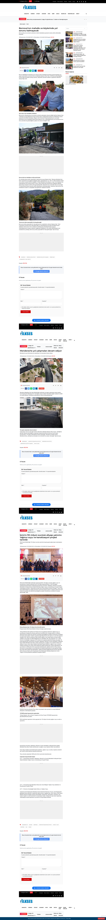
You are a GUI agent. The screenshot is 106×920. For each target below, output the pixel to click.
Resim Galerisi (60, 1)
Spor (49, 13)
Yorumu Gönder (26, 311)
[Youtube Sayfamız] (85, 1)
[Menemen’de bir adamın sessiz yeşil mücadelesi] (69, 61)
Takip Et (41, 70)
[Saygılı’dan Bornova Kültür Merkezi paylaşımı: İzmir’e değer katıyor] (69, 40)
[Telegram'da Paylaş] (33, 71)
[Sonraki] (86, 19)
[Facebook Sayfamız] (79, 1)
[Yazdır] (62, 68)
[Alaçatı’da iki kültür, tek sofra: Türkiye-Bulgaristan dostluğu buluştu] (69, 54)
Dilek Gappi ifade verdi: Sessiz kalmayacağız (57, 346)
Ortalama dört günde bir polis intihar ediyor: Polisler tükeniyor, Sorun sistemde (45, 19)
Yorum (22, 289)
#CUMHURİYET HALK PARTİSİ (25, 259)
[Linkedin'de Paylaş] (35, 71)
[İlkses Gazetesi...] (30, 7)
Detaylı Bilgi (68, 918)
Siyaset (38, 13)
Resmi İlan (63, 13)
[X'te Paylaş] (28, 71)
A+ (59, 67)
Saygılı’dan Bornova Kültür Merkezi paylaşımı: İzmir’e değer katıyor (79, 40)
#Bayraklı (36, 824)
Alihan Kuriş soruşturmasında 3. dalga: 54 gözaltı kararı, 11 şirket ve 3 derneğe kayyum (32, 346)
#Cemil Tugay (56, 824)
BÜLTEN (52, 37)
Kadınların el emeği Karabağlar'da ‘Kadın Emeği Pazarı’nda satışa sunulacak (79, 34)
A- (56, 67)
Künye (74, 1)
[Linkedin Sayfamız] (83, 1)
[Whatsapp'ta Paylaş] (30, 71)
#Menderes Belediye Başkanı (27, 443)
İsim (22, 301)
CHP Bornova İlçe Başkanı (56, 76)
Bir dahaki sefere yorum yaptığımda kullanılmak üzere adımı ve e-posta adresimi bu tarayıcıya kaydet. (41, 307)
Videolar (65, 1)
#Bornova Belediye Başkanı (42, 257)
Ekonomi (44, 13)
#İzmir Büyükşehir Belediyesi (34, 441)
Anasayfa (54, 1)
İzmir (53, 13)
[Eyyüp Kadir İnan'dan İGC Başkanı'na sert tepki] (69, 66)
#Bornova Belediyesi (31, 257)
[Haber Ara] (86, 13)
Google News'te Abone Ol (42, 271)
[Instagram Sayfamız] (81, 1)
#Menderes (24, 441)
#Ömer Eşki (52, 257)
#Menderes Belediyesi (47, 441)
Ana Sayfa (23, 24)
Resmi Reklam (71, 13)
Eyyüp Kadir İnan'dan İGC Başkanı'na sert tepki (79, 67)
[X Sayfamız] (77, 1)
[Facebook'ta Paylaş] (25, 71)
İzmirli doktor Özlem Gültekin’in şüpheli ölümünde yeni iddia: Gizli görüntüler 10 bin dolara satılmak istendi (79, 48)
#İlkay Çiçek (36, 443)
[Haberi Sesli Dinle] (54, 68)
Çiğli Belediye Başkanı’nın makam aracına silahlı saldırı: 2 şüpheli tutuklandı (49, 347)
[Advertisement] (64, 7)
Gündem (33, 13)
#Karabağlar (25, 824)
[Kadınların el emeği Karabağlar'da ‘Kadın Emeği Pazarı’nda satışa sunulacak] (69, 33)
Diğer (77, 13)
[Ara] (84, 28)
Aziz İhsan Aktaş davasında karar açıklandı (61, 346)
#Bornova (23, 257)
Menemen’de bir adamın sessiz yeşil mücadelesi (78, 61)
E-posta (44, 301)
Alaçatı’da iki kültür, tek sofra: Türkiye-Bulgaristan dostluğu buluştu (79, 55)
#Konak (30, 824)
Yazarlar (69, 1)
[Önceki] (84, 19)
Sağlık (57, 13)
